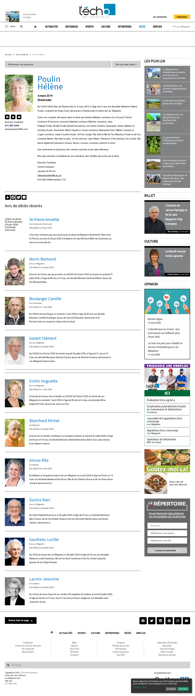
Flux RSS (121, 655)
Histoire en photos (167, 655)
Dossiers (74, 655)
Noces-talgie (155, 319)
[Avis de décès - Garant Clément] (73, 350)
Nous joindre (28, 652)
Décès (142, 26)
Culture (105, 26)
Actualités (51, 26)
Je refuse (171, 689)
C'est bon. (183, 689)
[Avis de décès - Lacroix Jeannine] (73, 590)
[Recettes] (167, 461)
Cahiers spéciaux (121, 652)
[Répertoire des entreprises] (167, 509)
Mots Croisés (167, 652)
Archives (74, 652)
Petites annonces (120, 646)
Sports (89, 26)
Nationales (71, 26)
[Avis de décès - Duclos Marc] (73, 511)
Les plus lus (154, 61)
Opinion (151, 284)
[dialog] (161, 685)
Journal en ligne (167, 649)
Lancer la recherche (165, 550)
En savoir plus (139, 687)
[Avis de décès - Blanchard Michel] (73, 432)
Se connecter (160, 16)
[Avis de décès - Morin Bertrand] (73, 270)
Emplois (157, 26)
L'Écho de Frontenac (28, 673)
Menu (12, 26)
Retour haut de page (19, 620)
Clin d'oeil (74, 649)
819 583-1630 (11, 684)
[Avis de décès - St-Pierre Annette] (73, 231)
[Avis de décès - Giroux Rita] (73, 472)
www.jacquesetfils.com (16, 129)
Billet (149, 195)
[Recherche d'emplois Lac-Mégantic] (167, 380)
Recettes (167, 646)
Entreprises (124, 26)
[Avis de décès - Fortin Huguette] (73, 392)
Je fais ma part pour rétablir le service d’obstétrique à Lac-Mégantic (165, 347)
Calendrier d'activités (167, 642)
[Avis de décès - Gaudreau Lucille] (73, 551)
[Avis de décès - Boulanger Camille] (73, 310)
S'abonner (182, 16)
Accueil (8, 54)
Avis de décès (22, 54)
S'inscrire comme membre (28, 646)
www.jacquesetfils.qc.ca (49, 175)
